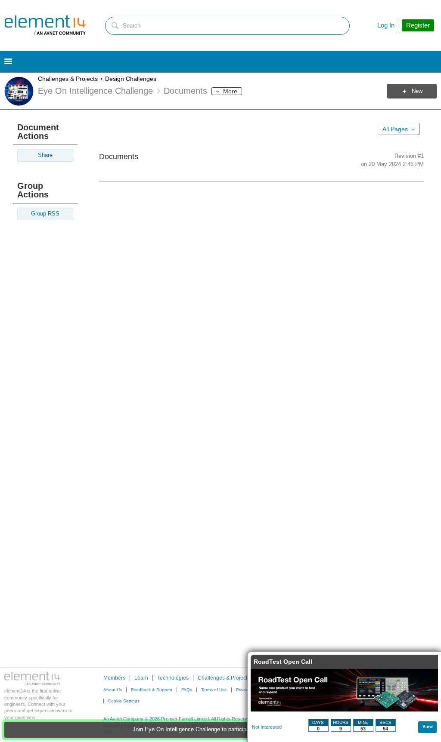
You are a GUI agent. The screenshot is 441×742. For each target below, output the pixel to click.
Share (45, 155)
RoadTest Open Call (283, 661)
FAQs (186, 689)
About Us (112, 689)
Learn (141, 678)
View (427, 726)
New (417, 91)
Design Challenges (130, 78)
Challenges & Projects (68, 78)
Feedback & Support (151, 689)
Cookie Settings (124, 701)
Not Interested (267, 727)
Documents (118, 156)
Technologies (173, 678)
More (230, 91)
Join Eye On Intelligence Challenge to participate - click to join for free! (221, 730)
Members (114, 678)
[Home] (45, 25)
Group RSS (45, 214)
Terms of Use (214, 689)
